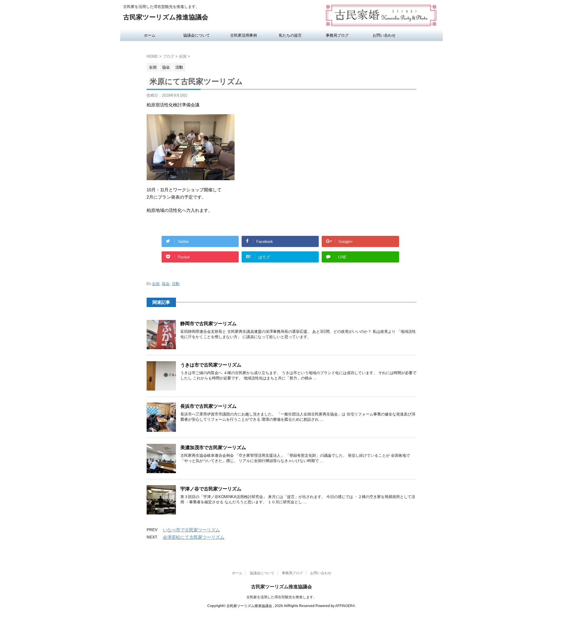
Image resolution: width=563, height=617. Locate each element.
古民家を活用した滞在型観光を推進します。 (281, 597)
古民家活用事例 (243, 35)
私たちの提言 (290, 35)
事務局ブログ (337, 35)
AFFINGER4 (345, 606)
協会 (165, 284)
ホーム (149, 35)
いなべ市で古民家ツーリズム (191, 529)
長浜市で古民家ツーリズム (208, 406)
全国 (156, 284)
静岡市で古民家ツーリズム (208, 323)
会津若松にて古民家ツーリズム (193, 537)
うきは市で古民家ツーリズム (210, 365)
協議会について (196, 35)
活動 (175, 284)
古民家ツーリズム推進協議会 (165, 17)
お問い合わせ (384, 35)
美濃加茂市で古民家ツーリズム (213, 447)
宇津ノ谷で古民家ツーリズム (210, 489)
